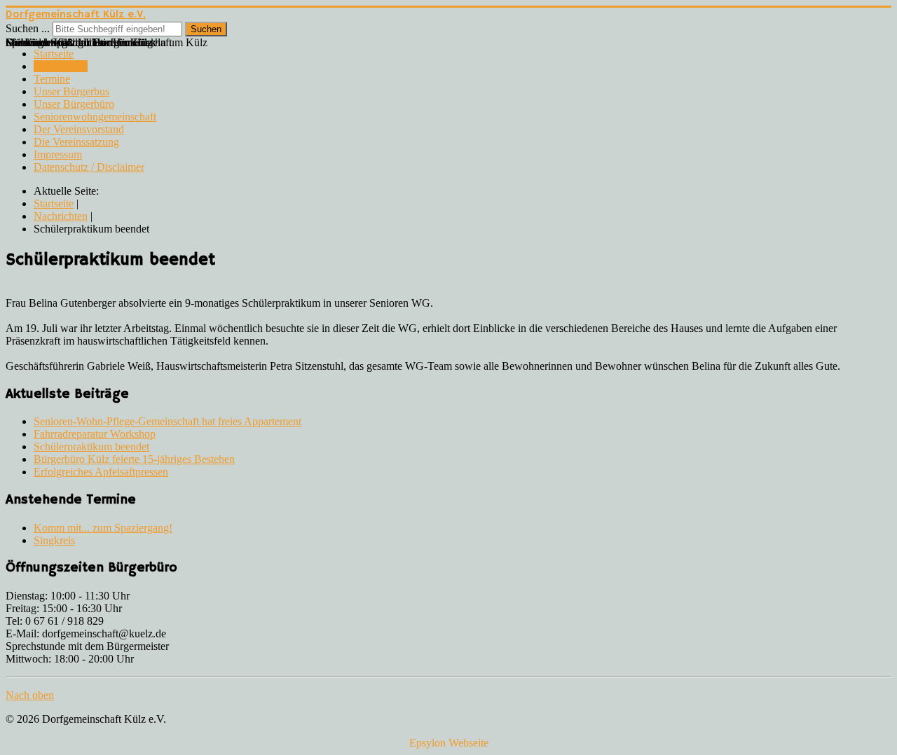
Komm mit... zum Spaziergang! (103, 528)
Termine (52, 79)
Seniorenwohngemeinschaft (95, 117)
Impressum (58, 154)
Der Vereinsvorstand (79, 129)
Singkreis (54, 540)
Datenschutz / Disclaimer (89, 167)
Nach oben (30, 695)
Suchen (206, 29)
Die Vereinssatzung (76, 142)
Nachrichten (61, 66)
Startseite (54, 54)
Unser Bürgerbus (71, 91)
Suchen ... (28, 28)
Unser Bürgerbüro (74, 104)
